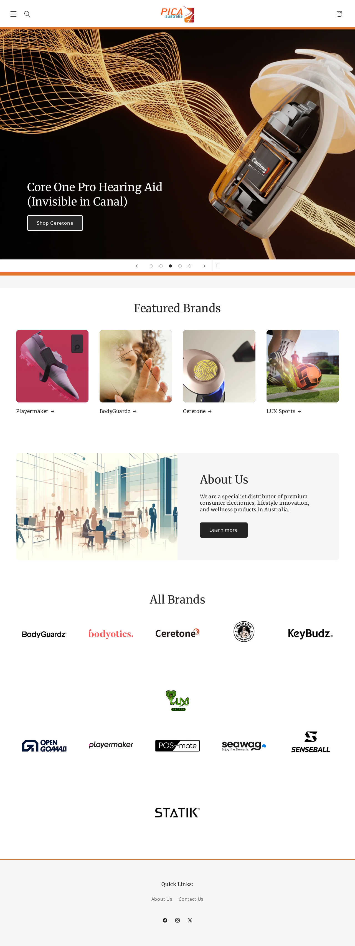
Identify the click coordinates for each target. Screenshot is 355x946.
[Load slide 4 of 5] (180, 266)
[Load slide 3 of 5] (170, 266)
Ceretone (194, 411)
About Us (162, 899)
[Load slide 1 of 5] (151, 266)
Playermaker (32, 411)
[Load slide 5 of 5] (189, 266)
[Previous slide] (137, 266)
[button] (13, 14)
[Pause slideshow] (218, 266)
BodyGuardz (115, 411)
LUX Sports (281, 411)
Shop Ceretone (55, 223)
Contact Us (191, 899)
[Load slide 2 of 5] (161, 266)
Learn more (223, 530)
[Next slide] (204, 266)
